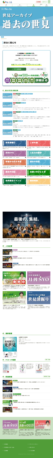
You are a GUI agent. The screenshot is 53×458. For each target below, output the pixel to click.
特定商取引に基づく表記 (9, 447)
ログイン (45, 2)
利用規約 (6, 444)
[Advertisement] (26, 200)
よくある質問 (32, 450)
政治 (2, 36)
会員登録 (39, 2)
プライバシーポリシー (33, 444)
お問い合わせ (32, 447)
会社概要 (6, 450)
